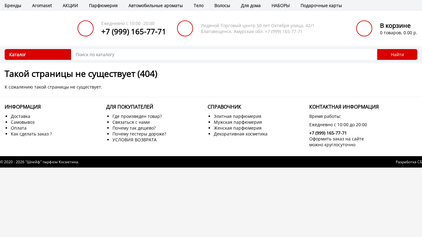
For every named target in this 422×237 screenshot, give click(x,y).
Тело (199, 5)
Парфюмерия (103, 5)
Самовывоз (23, 122)
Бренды (13, 5)
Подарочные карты (321, 5)
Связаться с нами (131, 122)
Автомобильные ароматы (156, 5)
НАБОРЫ (281, 5)
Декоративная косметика (241, 134)
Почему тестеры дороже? (139, 134)
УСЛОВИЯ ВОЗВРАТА (134, 140)
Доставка (20, 116)
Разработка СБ (409, 161)
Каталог (17, 54)
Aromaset (42, 5)
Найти (397, 54)
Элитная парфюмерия (237, 116)
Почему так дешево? (134, 128)
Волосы (222, 5)
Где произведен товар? (137, 116)
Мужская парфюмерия (238, 122)
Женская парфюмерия (238, 128)
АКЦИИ (70, 5)
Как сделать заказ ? (31, 134)
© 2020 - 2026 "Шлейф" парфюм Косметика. (39, 161)
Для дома (251, 5)
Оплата (19, 128)
